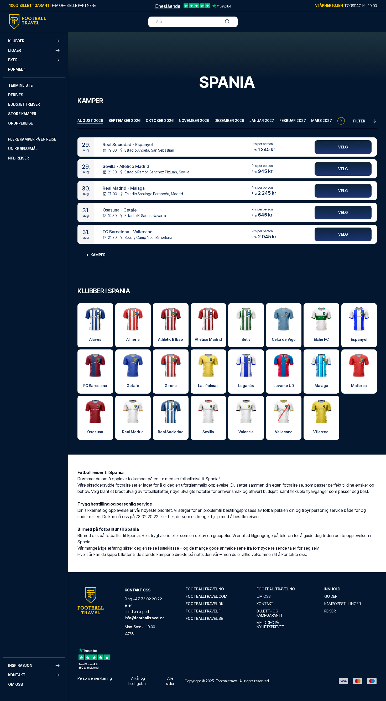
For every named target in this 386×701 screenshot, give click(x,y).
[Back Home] (27, 22)
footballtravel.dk (204, 604)
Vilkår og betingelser (137, 681)
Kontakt (265, 604)
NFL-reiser (18, 158)
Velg (343, 147)
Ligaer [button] (14, 50)
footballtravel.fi (203, 611)
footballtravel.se (204, 618)
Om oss (15, 684)
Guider (330, 596)
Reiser (330, 611)
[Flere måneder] (341, 121)
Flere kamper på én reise (32, 139)
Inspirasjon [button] (20, 665)
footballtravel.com (206, 596)
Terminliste (20, 85)
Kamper (98, 254)
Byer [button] (13, 60)
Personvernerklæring (94, 678)
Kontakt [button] (16, 675)
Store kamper (22, 113)
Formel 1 (16, 69)
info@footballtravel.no (145, 618)
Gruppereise (20, 123)
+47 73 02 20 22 (147, 599)
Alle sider (170, 681)
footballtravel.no (205, 589)
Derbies (15, 94)
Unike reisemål (23, 148)
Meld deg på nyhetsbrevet (270, 625)
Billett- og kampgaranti (269, 613)
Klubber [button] (16, 41)
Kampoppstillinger (342, 604)
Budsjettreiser (24, 104)
